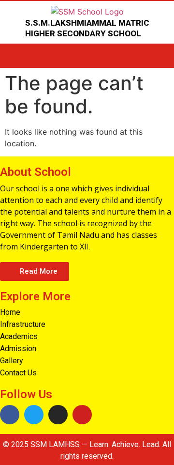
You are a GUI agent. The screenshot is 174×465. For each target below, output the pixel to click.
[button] (34, 271)
